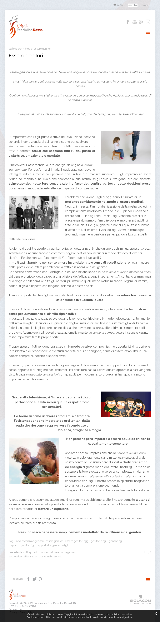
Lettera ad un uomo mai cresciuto (42, 556)
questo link (126, 614)
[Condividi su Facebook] (29, 578)
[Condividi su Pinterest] (40, 578)
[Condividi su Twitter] (35, 578)
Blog (27, 48)
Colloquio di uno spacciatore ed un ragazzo (49, 552)
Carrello (133, 5)
